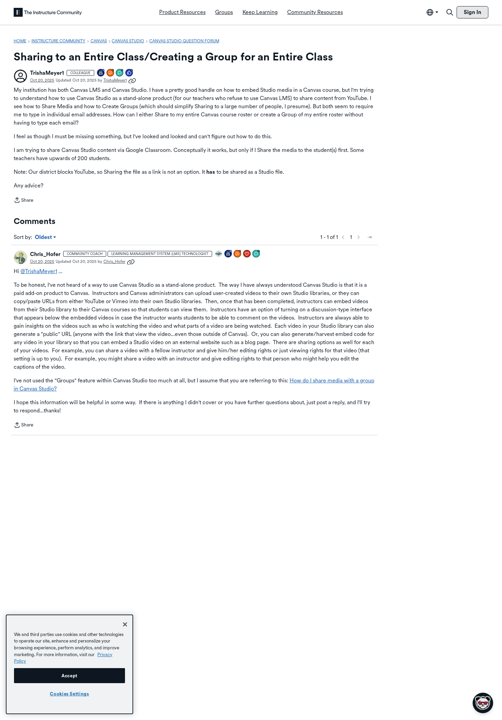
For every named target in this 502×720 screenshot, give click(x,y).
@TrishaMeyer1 (38, 271)
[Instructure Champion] (219, 254)
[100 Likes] (129, 73)
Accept (69, 675)
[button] (20, 76)
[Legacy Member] (228, 254)
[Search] (450, 12)
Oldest (44, 237)
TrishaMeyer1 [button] (47, 73)
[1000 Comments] (256, 254)
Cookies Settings (69, 693)
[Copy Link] (132, 80)
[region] (69, 664)
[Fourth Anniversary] (101, 73)
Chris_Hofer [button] (45, 254)
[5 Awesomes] (247, 254)
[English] (48, 12)
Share (23, 200)
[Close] (125, 624)
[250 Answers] (238, 254)
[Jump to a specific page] (369, 237)
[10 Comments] (120, 73)
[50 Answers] (111, 73)
